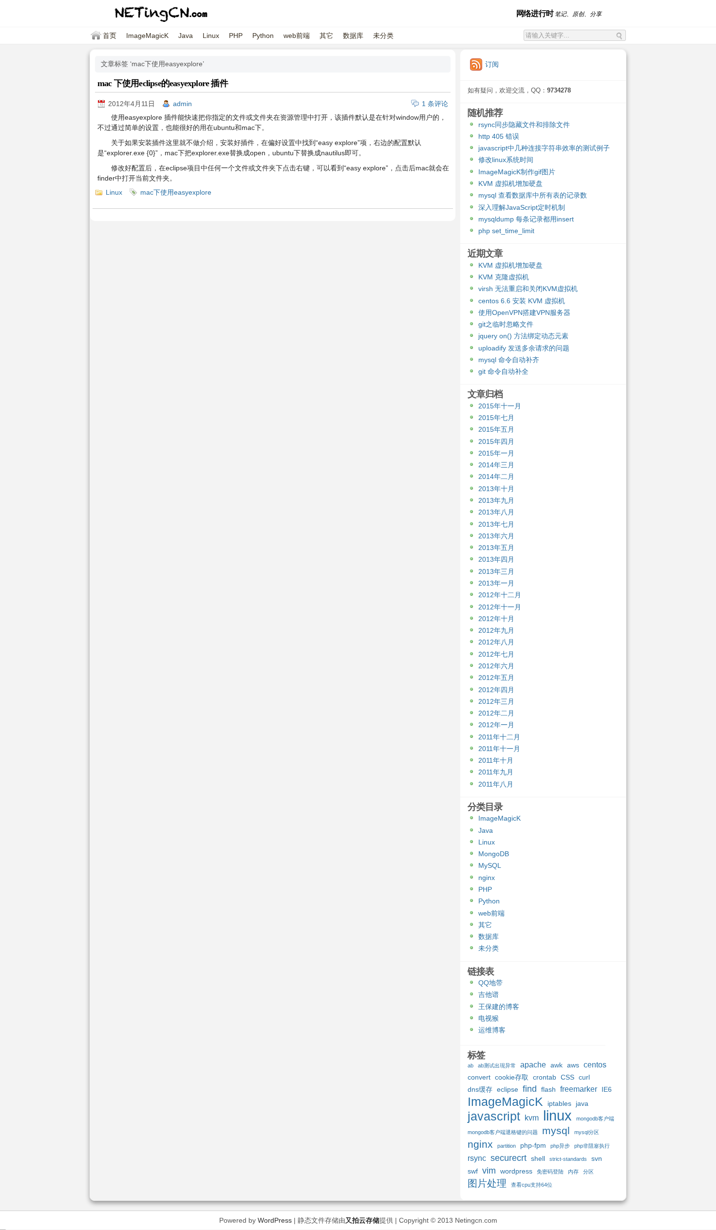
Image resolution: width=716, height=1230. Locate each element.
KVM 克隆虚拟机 (503, 277)
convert (479, 1077)
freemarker (578, 1088)
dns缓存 (480, 1089)
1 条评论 (435, 104)
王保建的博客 (498, 1006)
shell (538, 1158)
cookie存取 (511, 1077)
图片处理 (487, 1184)
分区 (588, 1172)
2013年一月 (496, 583)
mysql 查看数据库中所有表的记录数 (532, 195)
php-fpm (533, 1145)
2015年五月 (496, 429)
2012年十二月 (499, 595)
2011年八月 (495, 784)
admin (182, 104)
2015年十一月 (499, 406)
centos (595, 1064)
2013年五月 (496, 547)
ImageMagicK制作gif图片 (516, 172)
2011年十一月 (499, 749)
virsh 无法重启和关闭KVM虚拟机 (528, 289)
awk (556, 1065)
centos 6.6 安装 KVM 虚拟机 (521, 301)
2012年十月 (496, 619)
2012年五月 (496, 677)
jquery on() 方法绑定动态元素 (523, 336)
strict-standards (568, 1159)
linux (557, 1116)
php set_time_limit (506, 231)
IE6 (607, 1089)
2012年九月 (496, 630)
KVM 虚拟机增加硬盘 (510, 183)
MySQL (489, 865)
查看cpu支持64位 (531, 1185)
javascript (494, 1117)
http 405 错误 (498, 136)
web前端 (296, 35)
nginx (486, 877)
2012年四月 (496, 690)
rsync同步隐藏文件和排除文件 (524, 125)
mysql (556, 1131)
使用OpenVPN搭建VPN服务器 (524, 312)
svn (596, 1158)
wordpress (516, 1171)
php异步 (560, 1146)
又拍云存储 (362, 1220)
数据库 (353, 35)
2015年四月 (496, 441)
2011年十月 (495, 760)
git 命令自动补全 (503, 371)
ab (470, 1065)
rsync (477, 1158)
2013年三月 (496, 571)
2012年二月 (496, 713)
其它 (326, 35)
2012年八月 (496, 642)
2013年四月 (496, 559)
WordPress (275, 1220)
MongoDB (493, 854)
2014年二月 (496, 476)
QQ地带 (490, 983)
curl (584, 1077)
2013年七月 (496, 524)
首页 (109, 35)
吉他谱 (488, 994)
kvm (532, 1117)
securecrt (508, 1158)
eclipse (507, 1089)
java (582, 1103)
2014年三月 (496, 465)
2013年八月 (496, 512)
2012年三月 (496, 701)
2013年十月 (496, 489)
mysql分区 (586, 1132)
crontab (544, 1077)
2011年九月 (495, 772)
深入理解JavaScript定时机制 (521, 207)
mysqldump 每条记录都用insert (526, 219)
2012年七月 (496, 654)
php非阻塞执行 (592, 1146)
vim (489, 1170)
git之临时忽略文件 (505, 324)
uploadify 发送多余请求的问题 (523, 348)
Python (263, 35)
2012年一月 (496, 725)
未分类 (383, 35)
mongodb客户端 (595, 1118)
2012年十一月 (499, 607)
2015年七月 (496, 418)
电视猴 (488, 1018)
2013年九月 (496, 500)
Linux (211, 35)
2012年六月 (496, 666)
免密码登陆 (550, 1172)
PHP (236, 35)
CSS (567, 1077)
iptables (559, 1103)
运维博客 (492, 1030)
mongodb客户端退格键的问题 (503, 1132)
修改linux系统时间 (505, 160)
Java (185, 35)
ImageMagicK (147, 35)
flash (548, 1089)
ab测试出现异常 (497, 1065)
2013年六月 (496, 536)
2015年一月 (496, 453)
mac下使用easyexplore (175, 192)
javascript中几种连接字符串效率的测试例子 (544, 148)
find (530, 1089)
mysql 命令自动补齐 (508, 360)
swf (473, 1171)
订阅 (492, 64)
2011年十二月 (499, 737)
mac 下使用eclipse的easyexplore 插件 (162, 83)
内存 (573, 1172)
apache (533, 1064)
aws (573, 1065)
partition (506, 1146)
